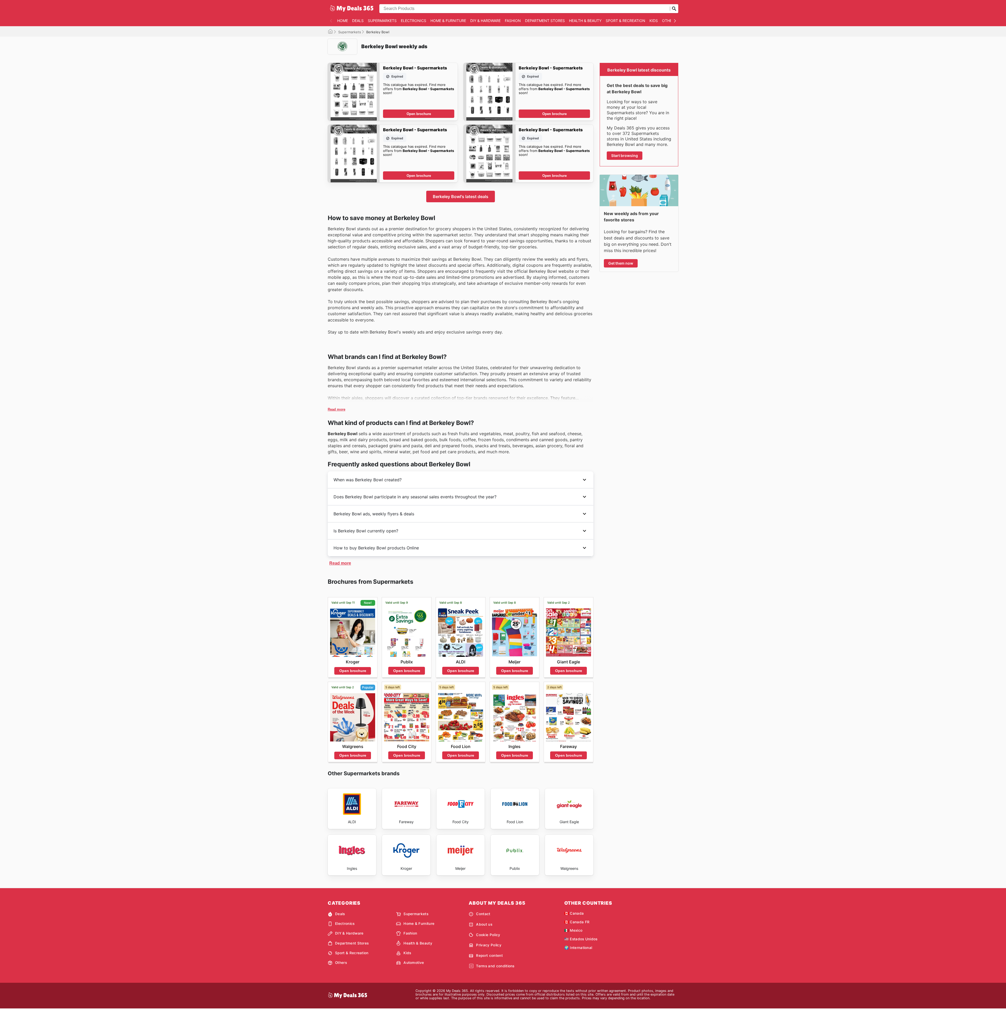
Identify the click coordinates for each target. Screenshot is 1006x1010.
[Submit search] (674, 8)
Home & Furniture (448, 20)
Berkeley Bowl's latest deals (460, 196)
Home (342, 20)
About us (484, 924)
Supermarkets (382, 20)
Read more (336, 409)
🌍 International (578, 948)
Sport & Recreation (625, 20)
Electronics (413, 20)
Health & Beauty (585, 20)
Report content (489, 955)
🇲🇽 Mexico (573, 930)
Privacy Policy (488, 945)
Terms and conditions (495, 966)
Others (669, 20)
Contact (483, 914)
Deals (358, 20)
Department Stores (545, 20)
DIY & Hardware (485, 20)
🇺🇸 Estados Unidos (581, 939)
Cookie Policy (488, 935)
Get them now (620, 263)
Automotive (413, 962)
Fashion (513, 20)
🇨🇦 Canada (574, 913)
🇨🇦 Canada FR (577, 922)
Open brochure (419, 114)
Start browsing (624, 155)
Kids (653, 20)
